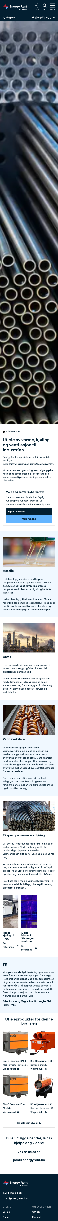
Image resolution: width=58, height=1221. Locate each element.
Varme (6, 1212)
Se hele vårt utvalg (27, 1123)
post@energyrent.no (29, 1160)
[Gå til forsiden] (15, 7)
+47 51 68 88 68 (29, 1152)
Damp (6, 1217)
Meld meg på (29, 519)
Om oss (36, 1212)
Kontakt (36, 1217)
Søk (44, 9)
